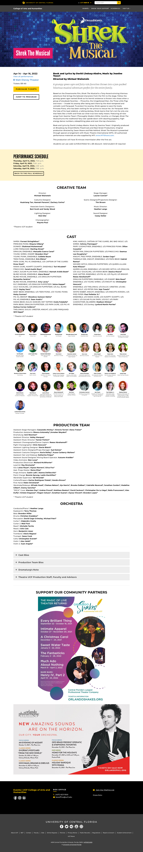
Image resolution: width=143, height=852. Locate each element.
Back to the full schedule (29, 173)
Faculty (36, 833)
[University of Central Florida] (37, 2)
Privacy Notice (72, 833)
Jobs (42, 833)
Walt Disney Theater (27, 80)
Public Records (85, 833)
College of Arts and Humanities (27, 9)
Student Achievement (124, 833)
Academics (115, 8)
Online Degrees (52, 833)
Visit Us (126, 8)
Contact (28, 833)
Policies (62, 833)
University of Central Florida (71, 821)
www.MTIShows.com (105, 135)
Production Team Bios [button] (30, 562)
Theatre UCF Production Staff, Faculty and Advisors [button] (47, 577)
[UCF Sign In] (84, 3)
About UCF (14, 833)
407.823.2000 (88, 842)
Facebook (61, 826)
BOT (22, 833)
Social (71, 826)
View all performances (23, 77)
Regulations (96, 833)
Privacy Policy (97, 795)
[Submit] (119, 2)
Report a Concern (108, 833)
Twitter (66, 826)
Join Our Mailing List (104, 790)
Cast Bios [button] (23, 555)
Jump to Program (26, 97)
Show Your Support (100, 8)
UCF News (71, 836)
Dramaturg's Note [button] (28, 569)
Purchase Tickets (26, 89)
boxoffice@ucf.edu (64, 797)
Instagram (81, 826)
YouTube (76, 826)
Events (86, 8)
